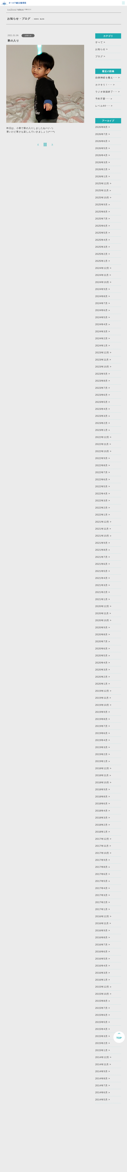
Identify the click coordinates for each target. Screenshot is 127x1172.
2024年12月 (102, 268)
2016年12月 (102, 916)
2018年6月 (101, 803)
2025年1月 (101, 261)
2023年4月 (101, 409)
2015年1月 (101, 1050)
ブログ (99, 56)
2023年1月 (101, 430)
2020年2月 (101, 677)
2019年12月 (102, 691)
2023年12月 (102, 352)
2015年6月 (101, 1015)
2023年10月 (102, 366)
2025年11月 (102, 190)
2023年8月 (101, 381)
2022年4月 (101, 493)
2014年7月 (101, 1085)
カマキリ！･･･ (103, 85)
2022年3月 (101, 500)
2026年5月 (101, 148)
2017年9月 (101, 860)
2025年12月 (102, 183)
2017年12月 (102, 839)
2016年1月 (101, 980)
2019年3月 (101, 747)
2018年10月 (102, 782)
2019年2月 (101, 754)
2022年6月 (101, 479)
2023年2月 (101, 423)
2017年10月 (102, 853)
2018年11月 (102, 775)
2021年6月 (101, 564)
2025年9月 (101, 204)
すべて (99, 42)
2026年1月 (101, 176)
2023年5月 (101, 402)
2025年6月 (101, 226)
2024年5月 (101, 317)
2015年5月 (101, 1022)
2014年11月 (102, 1064)
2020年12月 (102, 606)
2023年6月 (101, 395)
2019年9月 (101, 712)
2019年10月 (102, 705)
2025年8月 (101, 211)
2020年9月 (101, 627)
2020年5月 (101, 655)
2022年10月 (102, 451)
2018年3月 (101, 817)
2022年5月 (101, 486)
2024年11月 (102, 275)
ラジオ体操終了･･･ (106, 92)
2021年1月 (101, 599)
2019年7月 (101, 726)
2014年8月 (101, 1078)
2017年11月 (102, 846)
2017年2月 (101, 902)
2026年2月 (101, 169)
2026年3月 (101, 162)
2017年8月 (101, 867)
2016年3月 (101, 973)
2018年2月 (101, 825)
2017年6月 (101, 874)
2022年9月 (101, 458)
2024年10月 (102, 282)
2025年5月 (101, 233)
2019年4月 (101, 740)
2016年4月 (101, 965)
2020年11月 (102, 613)
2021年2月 (101, 592)
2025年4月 (101, 240)
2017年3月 (101, 895)
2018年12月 (102, 768)
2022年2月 (101, 507)
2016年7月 (101, 944)
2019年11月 (102, 698)
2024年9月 (101, 289)
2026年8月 (101, 127)
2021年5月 (101, 571)
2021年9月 (101, 543)
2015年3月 (101, 1036)
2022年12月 (102, 437)
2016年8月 (101, 937)
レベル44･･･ (102, 106)
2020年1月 (101, 684)
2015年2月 (101, 1043)
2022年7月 (101, 472)
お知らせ (21, 9)
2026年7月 (101, 134)
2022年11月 (102, 444)
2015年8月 (101, 1001)
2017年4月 (101, 888)
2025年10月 (102, 197)
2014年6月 (101, 1092)
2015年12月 (102, 987)
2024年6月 (101, 310)
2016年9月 (101, 930)
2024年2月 (101, 338)
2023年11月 (102, 359)
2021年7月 (101, 557)
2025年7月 (101, 218)
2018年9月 (101, 789)
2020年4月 (101, 662)
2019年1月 (101, 761)
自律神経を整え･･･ (106, 77)
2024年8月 (101, 296)
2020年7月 (101, 641)
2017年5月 (101, 881)
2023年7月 (101, 388)
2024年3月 (101, 331)
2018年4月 (101, 810)
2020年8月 (101, 634)
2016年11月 (102, 923)
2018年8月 (101, 796)
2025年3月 (101, 247)
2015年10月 (102, 994)
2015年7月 (101, 1008)
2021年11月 (102, 529)
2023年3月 (101, 416)
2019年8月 (101, 719)
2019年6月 (101, 733)
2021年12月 (102, 522)
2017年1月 (101, 909)
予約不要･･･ (102, 98)
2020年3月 (101, 669)
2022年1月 (101, 514)
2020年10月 (102, 620)
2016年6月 (101, 951)
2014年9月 (101, 1071)
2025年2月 (101, 254)
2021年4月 (101, 578)
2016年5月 (101, 959)
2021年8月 (101, 550)
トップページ (11, 9)
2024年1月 (101, 345)
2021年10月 (102, 536)
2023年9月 (101, 374)
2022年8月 (101, 465)
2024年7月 (101, 303)
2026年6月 (101, 141)
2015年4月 (101, 1029)
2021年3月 (101, 585)
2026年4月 (101, 155)
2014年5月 (101, 1099)
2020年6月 (101, 648)
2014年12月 (102, 1057)
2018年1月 (101, 832)
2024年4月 (101, 324)
